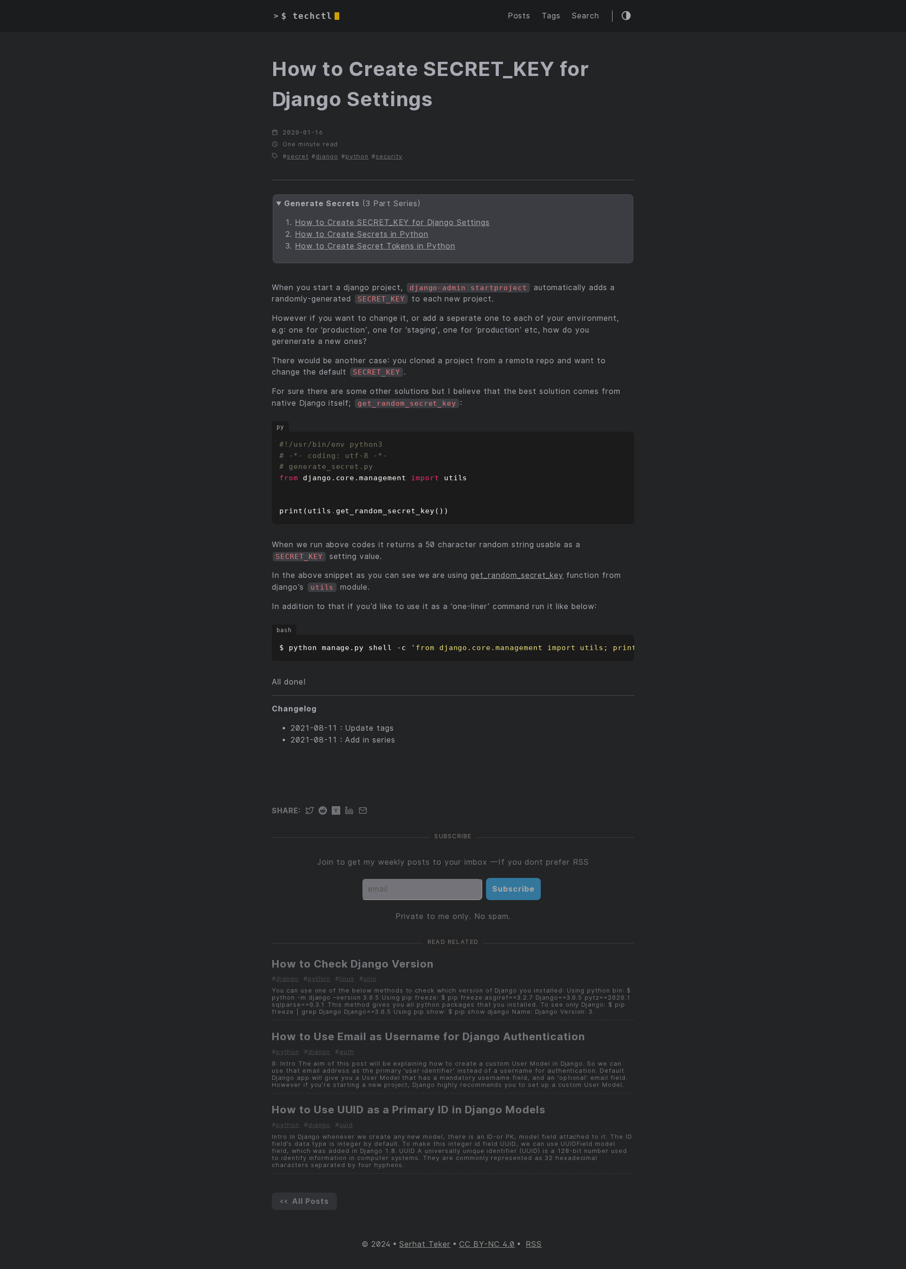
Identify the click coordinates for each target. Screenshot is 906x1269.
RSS (534, 1244)
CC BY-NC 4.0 (487, 1244)
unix (370, 978)
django (327, 156)
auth (346, 1051)
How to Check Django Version (353, 964)
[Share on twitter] (312, 811)
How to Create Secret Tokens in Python (375, 246)
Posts (519, 15)
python (357, 156)
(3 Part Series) (352, 203)
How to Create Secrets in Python (361, 234)
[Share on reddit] (325, 811)
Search (585, 15)
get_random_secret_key (516, 575)
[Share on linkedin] (351, 811)
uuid (346, 1124)
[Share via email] (365, 811)
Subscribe (513, 889)
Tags (551, 15)
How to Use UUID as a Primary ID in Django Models (408, 1109)
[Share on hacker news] (338, 811)
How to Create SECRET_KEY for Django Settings (392, 222)
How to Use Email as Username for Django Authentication (428, 1036)
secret (298, 156)
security (389, 156)
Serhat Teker (425, 1244)
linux (346, 978)
